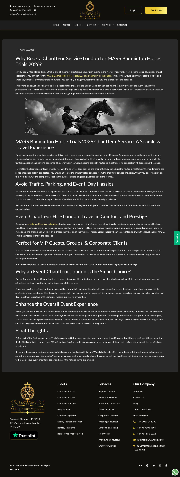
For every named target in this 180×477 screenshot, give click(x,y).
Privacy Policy (140, 415)
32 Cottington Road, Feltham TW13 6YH (149, 447)
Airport (107, 25)
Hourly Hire (104, 433)
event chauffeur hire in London (42, 224)
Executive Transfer (107, 397)
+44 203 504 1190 (22, 6)
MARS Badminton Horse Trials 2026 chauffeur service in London (79, 75)
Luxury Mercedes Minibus (70, 421)
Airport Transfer (106, 391)
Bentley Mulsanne (66, 427)
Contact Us (139, 397)
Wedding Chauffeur (108, 421)
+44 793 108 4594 (45, 6)
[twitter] (154, 465)
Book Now (156, 10)
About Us (138, 391)
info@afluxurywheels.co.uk (150, 439)
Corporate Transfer (108, 415)
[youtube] (141, 465)
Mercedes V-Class (66, 403)
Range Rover (63, 409)
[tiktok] (167, 465)
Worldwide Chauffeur (109, 439)
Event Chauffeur (106, 409)
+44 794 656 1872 (21, 10)
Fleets (77, 25)
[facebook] (148, 465)
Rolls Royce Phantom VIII (70, 433)
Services (92, 25)
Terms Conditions (142, 409)
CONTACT (122, 25)
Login (133, 10)
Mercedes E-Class (66, 391)
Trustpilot (177, 238)
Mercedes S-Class (66, 397)
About (66, 25)
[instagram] (161, 465)
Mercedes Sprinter (66, 415)
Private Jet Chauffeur (109, 403)
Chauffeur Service (107, 445)
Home (56, 25)
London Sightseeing (108, 427)
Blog (135, 403)
